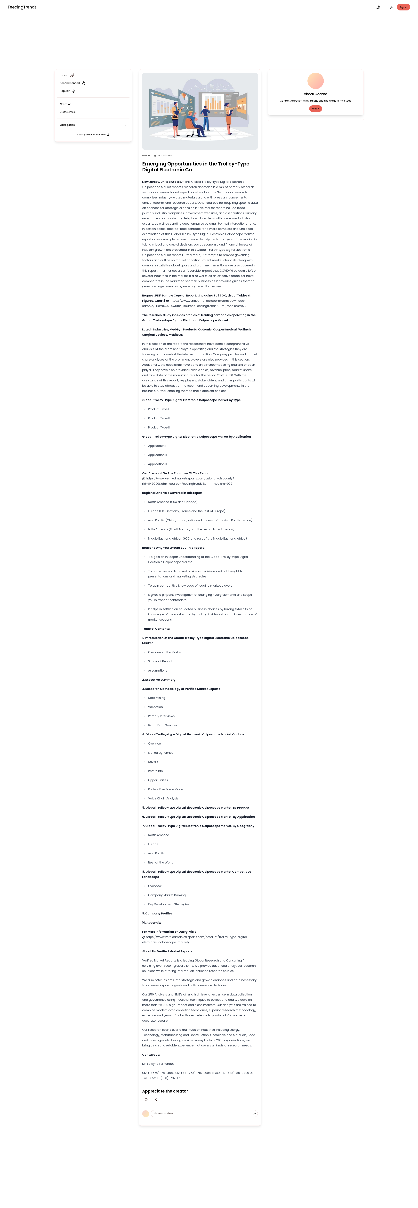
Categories (67, 125)
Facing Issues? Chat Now (91, 134)
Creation (66, 104)
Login (390, 7)
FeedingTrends (22, 7)
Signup (404, 7)
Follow (316, 108)
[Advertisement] (209, 41)
